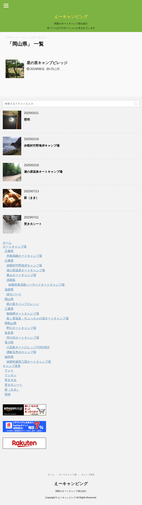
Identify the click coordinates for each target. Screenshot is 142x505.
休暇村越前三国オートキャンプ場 (28, 361)
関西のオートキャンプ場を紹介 (71, 491)
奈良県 (9, 332)
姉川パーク (13, 294)
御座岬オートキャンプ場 (22, 313)
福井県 (9, 356)
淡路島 (10, 279)
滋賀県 (9, 289)
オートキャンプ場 (14, 246)
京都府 (9, 251)
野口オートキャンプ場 (21, 328)
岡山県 (55, 69)
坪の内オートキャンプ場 (22, 337)
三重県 (9, 308)
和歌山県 (10, 323)
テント (9, 370)
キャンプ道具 (12, 366)
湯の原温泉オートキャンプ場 (43, 171)
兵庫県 (9, 260)
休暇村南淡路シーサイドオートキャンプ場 (36, 284)
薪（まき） (31, 197)
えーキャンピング (71, 16)
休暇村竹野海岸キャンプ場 (42, 145)
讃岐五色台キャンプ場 (21, 352)
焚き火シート (33, 223)
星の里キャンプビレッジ (47, 63)
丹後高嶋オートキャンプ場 (24, 255)
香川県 (9, 342)
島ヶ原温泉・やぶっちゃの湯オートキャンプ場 (37, 318)
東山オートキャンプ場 (21, 275)
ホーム (7, 242)
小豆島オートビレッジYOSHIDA (28, 347)
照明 (27, 119)
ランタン (10, 375)
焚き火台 (10, 380)
